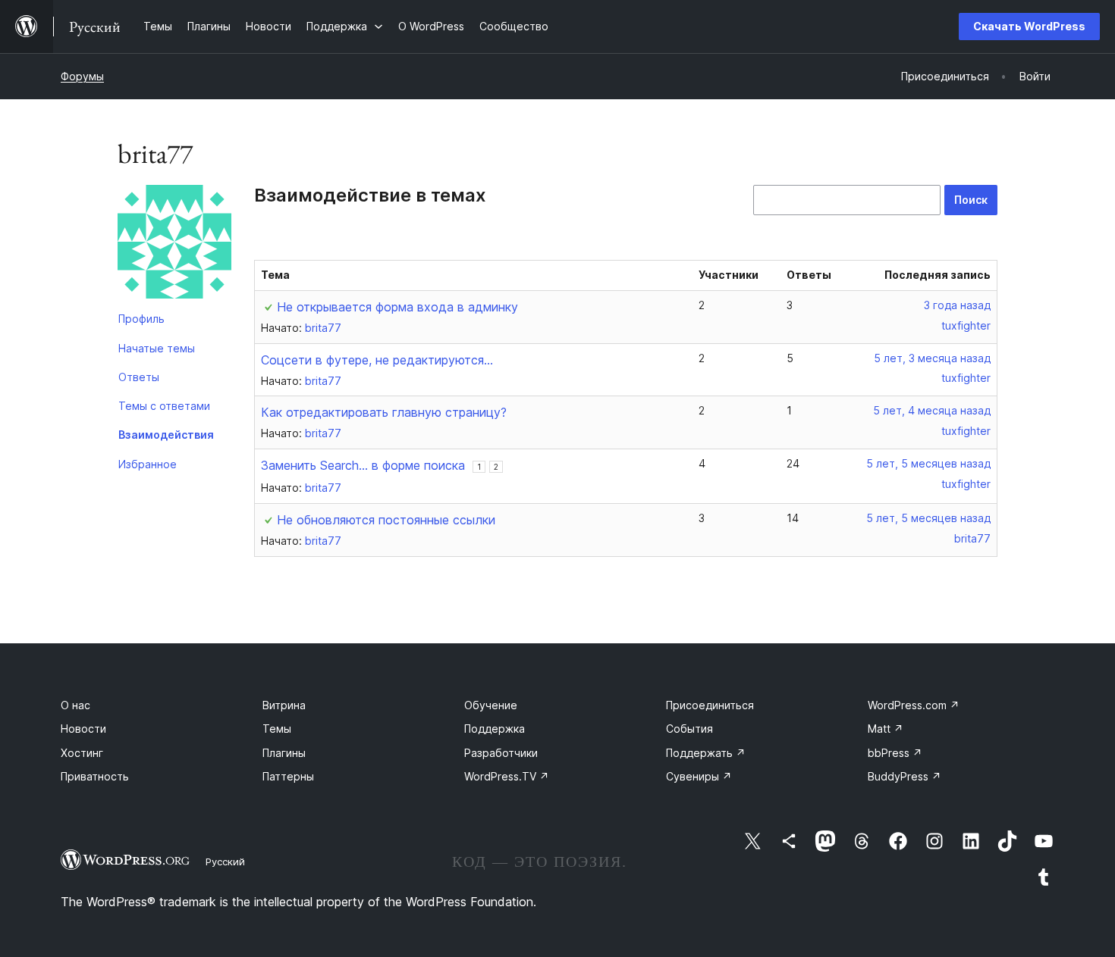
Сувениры (699, 776)
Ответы (138, 377)
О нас (75, 705)
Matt (885, 728)
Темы (276, 728)
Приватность (95, 776)
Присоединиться (710, 705)
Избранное (147, 464)
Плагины (284, 752)
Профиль (141, 318)
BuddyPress (904, 776)
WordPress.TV (506, 776)
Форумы (82, 76)
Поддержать (706, 752)
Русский (225, 861)
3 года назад (957, 305)
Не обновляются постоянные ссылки (386, 519)
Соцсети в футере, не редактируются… (377, 359)
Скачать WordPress (1029, 26)
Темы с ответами (164, 405)
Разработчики (501, 752)
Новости (83, 728)
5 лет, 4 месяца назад (932, 410)
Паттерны (288, 776)
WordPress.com (914, 705)
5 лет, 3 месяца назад (932, 358)
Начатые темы (156, 348)
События (689, 728)
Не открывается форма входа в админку (397, 306)
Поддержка (494, 728)
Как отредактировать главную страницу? (384, 412)
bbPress (895, 752)
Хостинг (82, 752)
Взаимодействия (166, 434)
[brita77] (174, 245)
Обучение (490, 705)
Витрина (284, 705)
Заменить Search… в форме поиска (363, 465)
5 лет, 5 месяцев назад (928, 463)
